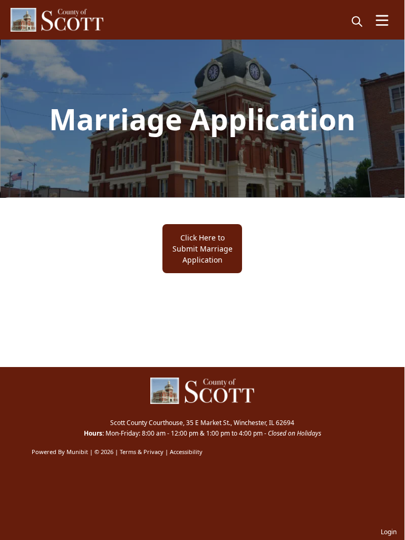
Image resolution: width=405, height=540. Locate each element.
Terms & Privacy (141, 452)
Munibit (77, 452)
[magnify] (357, 21)
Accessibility (186, 452)
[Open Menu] (382, 20)
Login (389, 531)
